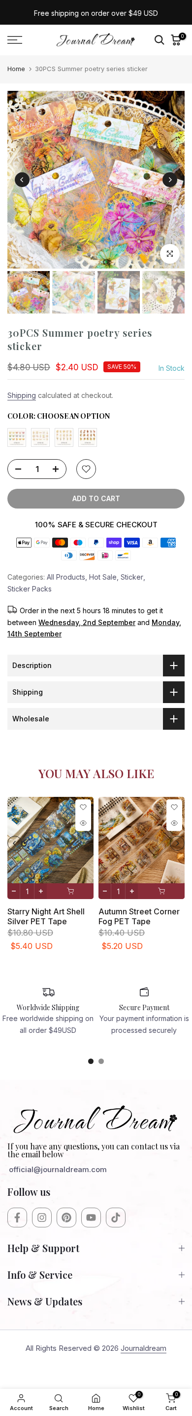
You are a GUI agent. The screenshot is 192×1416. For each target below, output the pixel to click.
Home (16, 69)
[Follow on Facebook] (17, 1217)
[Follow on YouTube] (91, 1217)
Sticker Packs (29, 589)
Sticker (132, 577)
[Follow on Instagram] (42, 1217)
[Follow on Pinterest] (66, 1217)
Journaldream (143, 1348)
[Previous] (22, 179)
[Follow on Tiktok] (116, 1217)
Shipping (21, 395)
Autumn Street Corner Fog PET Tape (139, 916)
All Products (66, 577)
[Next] (169, 179)
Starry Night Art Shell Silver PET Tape (46, 916)
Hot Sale (103, 577)
